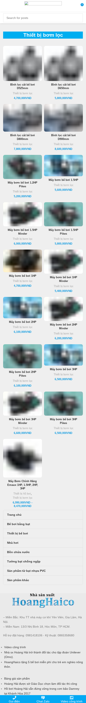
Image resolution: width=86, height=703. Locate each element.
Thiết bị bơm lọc (23, 93)
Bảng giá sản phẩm (17, 678)
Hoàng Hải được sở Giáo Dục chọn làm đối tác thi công (40, 683)
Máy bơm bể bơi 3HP (63, 369)
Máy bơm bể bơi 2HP (22, 322)
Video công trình (15, 647)
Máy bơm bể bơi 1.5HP (63, 180)
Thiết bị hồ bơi (22, 493)
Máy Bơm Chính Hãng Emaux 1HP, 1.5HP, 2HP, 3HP (22, 485)
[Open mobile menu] (5, 6)
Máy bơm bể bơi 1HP (22, 275)
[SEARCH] (77, 17)
